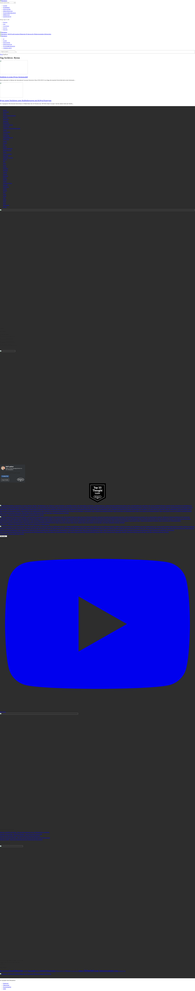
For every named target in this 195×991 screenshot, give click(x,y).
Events (26, 971)
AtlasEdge (5, 121)
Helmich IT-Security (8, 157)
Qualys (5, 181)
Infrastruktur (7, 11)
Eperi (4, 145)
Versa (4, 203)
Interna (57, 971)
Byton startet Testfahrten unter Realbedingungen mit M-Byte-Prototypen (25, 100)
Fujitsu (4, 152)
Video (116, 971)
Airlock (5, 110)
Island (4, 165)
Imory (4, 163)
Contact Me (5, 476)
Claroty (5, 130)
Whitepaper (121, 971)
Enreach (5, 143)
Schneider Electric (7, 183)
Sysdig (4, 196)
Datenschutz (7, 16)
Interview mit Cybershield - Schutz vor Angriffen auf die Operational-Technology (20, 836)
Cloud (5, 5)
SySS (4, 198)
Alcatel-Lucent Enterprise (9, 115)
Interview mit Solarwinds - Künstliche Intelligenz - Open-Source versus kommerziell (21, 834)
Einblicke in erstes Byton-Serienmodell (14, 77)
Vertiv (4, 201)
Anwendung (5, 971)
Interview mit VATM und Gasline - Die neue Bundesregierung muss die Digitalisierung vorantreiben (24, 832)
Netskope (5, 176)
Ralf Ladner (10, 466)
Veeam (4, 199)
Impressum (6, 14)
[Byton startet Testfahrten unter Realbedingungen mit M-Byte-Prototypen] (11, 97)
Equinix (5, 146)
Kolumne (68, 971)
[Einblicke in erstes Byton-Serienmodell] (14, 73)
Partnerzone (5, 22)
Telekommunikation (9, 13)
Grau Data (5, 156)
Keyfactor (5, 170)
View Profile (5, 480)
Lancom (5, 172)
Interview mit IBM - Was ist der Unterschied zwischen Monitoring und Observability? (21, 839)
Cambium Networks (8, 124)
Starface (5, 190)
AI (3, 39)
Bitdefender (6, 123)
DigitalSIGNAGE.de (8, 137)
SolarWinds (6, 187)
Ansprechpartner (6, 26)
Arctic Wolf (6, 119)
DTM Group (6, 139)
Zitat (124, 971)
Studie (96, 971)
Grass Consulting (7, 154)
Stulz (4, 192)
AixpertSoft (6, 112)
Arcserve (5, 117)
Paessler (5, 179)
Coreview (5, 134)
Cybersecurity (7, 48)
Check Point (6, 126)
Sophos (5, 188)
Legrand (5, 174)
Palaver (81, 971)
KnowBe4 (5, 168)
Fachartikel (31, 971)
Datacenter (6, 9)
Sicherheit (6, 7)
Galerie (37, 971)
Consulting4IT (6, 132)
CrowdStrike (6, 135)
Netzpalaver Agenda (74, 971)
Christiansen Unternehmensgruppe (11, 128)
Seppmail (5, 185)
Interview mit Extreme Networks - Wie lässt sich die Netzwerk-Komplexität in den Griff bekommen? (25, 837)
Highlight (42, 971)
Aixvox (4, 114)
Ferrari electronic (7, 150)
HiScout (5, 159)
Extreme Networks (7, 148)
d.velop (5, 141)
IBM (4, 161)
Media (4, 24)
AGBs (4, 988)
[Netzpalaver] (3, 0)
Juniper (5, 167)
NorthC (5, 177)
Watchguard (6, 205)
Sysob (4, 194)
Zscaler (5, 207)
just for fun (62, 971)
